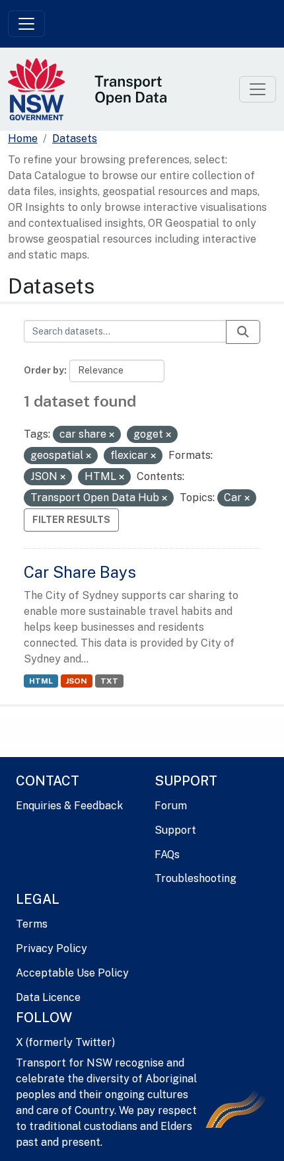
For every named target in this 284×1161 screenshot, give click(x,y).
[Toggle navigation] (26, 24)
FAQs (167, 854)
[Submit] (243, 332)
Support (175, 830)
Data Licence (48, 997)
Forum (171, 805)
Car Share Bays (80, 572)
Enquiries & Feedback (69, 805)
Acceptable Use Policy (72, 973)
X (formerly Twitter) (65, 1042)
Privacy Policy (51, 948)
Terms (32, 924)
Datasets (74, 138)
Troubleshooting (195, 878)
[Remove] (111, 435)
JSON (76, 681)
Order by (44, 370)
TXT (109, 681)
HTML (41, 681)
